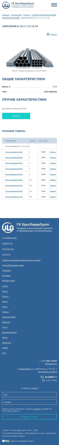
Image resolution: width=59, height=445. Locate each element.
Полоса (5, 311)
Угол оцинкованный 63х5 (13, 185)
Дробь (5, 347)
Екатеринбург (25, 368)
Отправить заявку (29, 416)
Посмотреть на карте (47, 371)
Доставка (6, 275)
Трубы (5, 286)
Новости (7, 243)
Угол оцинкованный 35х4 (14, 163)
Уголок (26, 15)
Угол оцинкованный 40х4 (13, 169)
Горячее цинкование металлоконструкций (21, 260)
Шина (4, 337)
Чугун (4, 327)
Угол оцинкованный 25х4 (13, 152)
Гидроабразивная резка (13, 265)
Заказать (16, 116)
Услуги (6, 254)
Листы (5, 291)
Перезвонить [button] (51, 363)
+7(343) (48, 360)
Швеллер (6, 322)
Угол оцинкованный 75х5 (13, 197)
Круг (4, 352)
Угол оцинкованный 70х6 (13, 191)
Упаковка (6, 270)
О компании (9, 237)
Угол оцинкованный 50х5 (14, 180)
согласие (36, 409)
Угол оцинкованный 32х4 (14, 157)
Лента (4, 301)
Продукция (16, 15)
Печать (54, 34)
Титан (4, 306)
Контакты (8, 249)
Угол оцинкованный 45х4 (13, 174)
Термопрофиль (9, 316)
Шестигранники (9, 332)
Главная (5, 15)
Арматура (6, 342)
